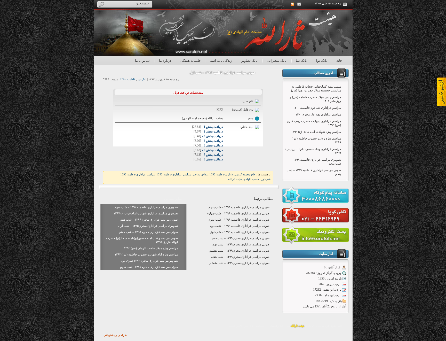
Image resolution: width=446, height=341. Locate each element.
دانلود (229, 174)
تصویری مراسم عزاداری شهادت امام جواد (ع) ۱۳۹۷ (146, 213)
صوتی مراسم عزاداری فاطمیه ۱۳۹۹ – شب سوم (239, 219)
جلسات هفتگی (190, 61)
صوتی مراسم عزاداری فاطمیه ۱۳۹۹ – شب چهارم (238, 213)
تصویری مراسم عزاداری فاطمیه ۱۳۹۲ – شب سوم (146, 207)
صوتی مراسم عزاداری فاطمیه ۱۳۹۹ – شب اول (239, 232)
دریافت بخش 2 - (212, 131)
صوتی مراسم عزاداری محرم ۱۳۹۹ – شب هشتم (239, 250)
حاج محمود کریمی (245, 174)
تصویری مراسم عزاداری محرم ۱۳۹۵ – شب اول (148, 226)
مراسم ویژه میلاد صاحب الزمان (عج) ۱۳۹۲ (151, 248)
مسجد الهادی (251, 179)
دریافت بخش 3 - (212, 136)
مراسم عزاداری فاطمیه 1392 (173, 174)
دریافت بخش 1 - (212, 127)
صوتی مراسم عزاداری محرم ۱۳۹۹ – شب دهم (240, 238)
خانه (339, 61)
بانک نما (301, 61)
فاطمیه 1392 (217, 174)
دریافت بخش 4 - (212, 141)
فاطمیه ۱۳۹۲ (127, 79)
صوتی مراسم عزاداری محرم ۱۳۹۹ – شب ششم (239, 263)
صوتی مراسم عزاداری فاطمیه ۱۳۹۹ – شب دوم (239, 226)
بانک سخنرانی (276, 61)
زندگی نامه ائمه (221, 61)
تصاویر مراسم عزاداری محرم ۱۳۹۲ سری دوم (149, 260)
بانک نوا (321, 61)
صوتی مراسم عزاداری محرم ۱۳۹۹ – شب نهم (240, 244)
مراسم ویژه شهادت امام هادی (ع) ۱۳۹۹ (316, 132)
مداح (205, 174)
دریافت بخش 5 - (212, 145)
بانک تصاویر (249, 61)
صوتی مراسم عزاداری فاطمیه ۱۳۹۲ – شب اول (222, 72)
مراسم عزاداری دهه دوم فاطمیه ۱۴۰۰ (317, 108)
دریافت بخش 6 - (212, 150)
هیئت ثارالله (235, 179)
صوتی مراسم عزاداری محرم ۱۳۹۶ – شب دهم (149, 219)
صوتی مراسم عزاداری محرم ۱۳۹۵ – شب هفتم (148, 232)
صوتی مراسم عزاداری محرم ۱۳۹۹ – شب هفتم (240, 257)
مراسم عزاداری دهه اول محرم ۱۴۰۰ (318, 114)
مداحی (197, 174)
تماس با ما (142, 61)
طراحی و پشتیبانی (115, 335)
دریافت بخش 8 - (212, 159)
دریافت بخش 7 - (212, 155)
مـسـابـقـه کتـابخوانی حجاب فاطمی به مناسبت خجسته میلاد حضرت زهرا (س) (316, 88)
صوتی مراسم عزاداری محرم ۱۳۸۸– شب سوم (149, 267)
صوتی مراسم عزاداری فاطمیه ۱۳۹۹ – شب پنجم (239, 207)
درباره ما (165, 61)
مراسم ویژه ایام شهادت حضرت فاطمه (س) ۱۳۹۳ (146, 254)
